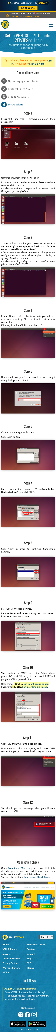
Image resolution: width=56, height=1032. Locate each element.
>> (25, 16)
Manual (31, 967)
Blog (29, 958)
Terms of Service (11, 958)
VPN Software (10, 949)
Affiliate (7, 972)
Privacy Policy (10, 963)
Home (6, 944)
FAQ (29, 963)
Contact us (32, 949)
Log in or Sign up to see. (36, 683)
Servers (6, 953)
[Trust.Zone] (5, 24)
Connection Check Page (36, 876)
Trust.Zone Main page (20, 868)
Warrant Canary (11, 967)
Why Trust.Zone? (36, 944)
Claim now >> (28, 8)
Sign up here (37, 63)
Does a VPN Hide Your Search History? (24, 992)
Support (31, 953)
